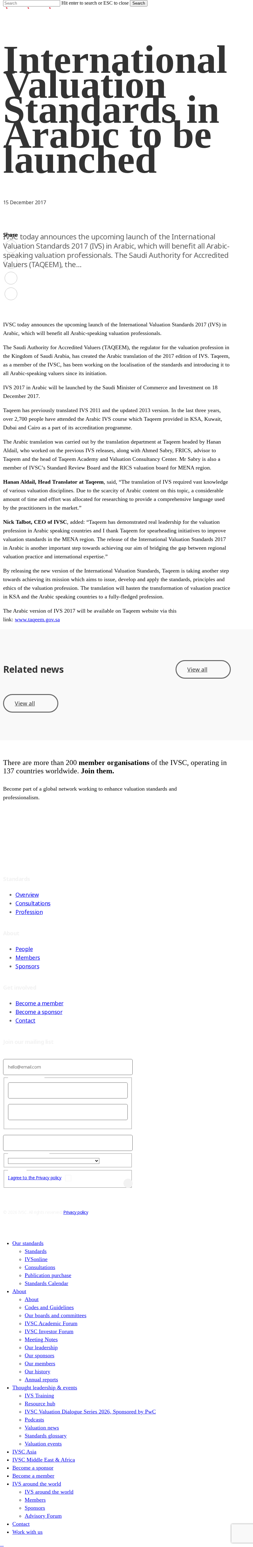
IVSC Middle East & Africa (43, 1460)
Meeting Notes (41, 1339)
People (24, 949)
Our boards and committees (55, 1315)
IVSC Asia (24, 1452)
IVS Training (39, 1395)
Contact (25, 1020)
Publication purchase (48, 1275)
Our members (40, 1363)
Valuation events (43, 1444)
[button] (2, 1544)
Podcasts (34, 1420)
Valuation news (42, 1428)
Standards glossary (46, 1436)
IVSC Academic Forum (51, 1323)
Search (138, 3)
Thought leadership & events (44, 1387)
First (12, 1101)
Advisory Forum (43, 1516)
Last (12, 1122)
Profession (29, 912)
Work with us (27, 1532)
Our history (37, 1371)
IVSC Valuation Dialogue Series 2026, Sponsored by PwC (90, 1411)
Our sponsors (39, 1355)
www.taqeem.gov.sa (37, 619)
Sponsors (27, 966)
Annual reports (41, 1379)
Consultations (33, 903)
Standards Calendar (46, 1283)
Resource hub (40, 1403)
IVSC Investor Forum (49, 1331)
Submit (114, 1183)
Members (27, 957)
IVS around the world (36, 1484)
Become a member (39, 1003)
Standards (36, 1251)
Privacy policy (75, 1212)
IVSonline (36, 1259)
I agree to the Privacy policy (34, 1178)
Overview (27, 894)
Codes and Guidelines (49, 1307)
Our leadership (41, 1347)
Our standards (28, 1243)
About (19, 1291)
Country (109, 1160)
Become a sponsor (38, 1011)
